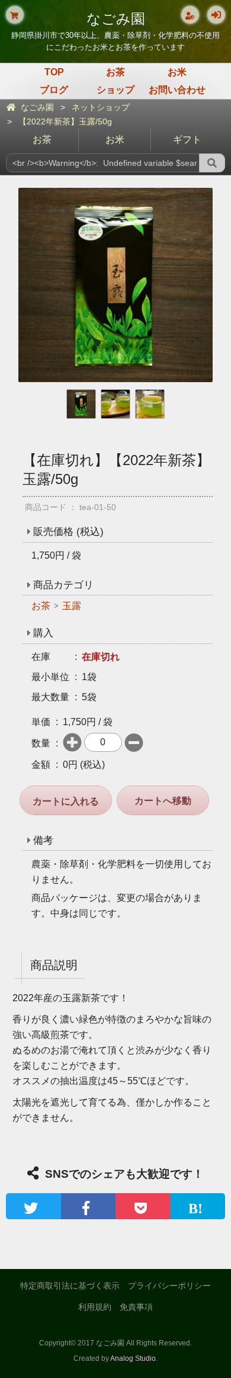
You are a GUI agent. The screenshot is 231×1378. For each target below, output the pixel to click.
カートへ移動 (162, 801)
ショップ (115, 90)
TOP (54, 72)
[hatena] (198, 1206)
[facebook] (88, 1206)
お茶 (115, 72)
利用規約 (94, 1307)
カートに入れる (66, 801)
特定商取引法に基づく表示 (70, 1285)
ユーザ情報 (190, 15)
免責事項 (136, 1307)
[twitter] (33, 1206)
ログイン (216, 15)
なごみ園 (115, 19)
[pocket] (143, 1206)
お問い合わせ (177, 90)
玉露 (71, 606)
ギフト (187, 139)
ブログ (54, 90)
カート (15, 15)
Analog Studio (133, 1358)
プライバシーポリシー (169, 1285)
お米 (177, 72)
